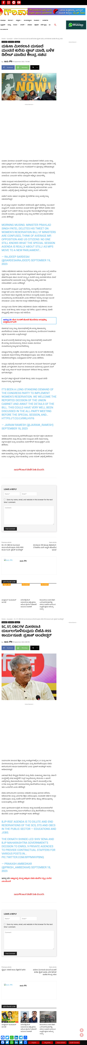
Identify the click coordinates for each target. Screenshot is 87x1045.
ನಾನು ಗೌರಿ (8, 61)
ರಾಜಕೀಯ (11, 42)
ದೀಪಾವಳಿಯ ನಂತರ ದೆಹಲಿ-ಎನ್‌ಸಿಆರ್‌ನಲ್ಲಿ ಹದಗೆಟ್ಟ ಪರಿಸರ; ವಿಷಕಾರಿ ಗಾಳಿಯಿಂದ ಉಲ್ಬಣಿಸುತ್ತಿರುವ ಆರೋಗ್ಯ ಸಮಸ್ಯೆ (48, 604)
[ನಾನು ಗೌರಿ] (10, 565)
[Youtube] (19, 3)
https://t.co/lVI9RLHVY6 (18, 418)
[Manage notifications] (81, 1035)
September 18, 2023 (15, 428)
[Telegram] (14, 3)
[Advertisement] (29, 121)
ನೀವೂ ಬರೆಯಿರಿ (61, 1043)
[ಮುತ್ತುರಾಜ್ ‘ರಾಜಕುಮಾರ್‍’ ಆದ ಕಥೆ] (10, 592)
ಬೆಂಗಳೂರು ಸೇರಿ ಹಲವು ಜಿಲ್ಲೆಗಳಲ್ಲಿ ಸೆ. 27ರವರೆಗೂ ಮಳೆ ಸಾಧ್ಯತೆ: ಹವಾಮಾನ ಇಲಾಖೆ (44, 547)
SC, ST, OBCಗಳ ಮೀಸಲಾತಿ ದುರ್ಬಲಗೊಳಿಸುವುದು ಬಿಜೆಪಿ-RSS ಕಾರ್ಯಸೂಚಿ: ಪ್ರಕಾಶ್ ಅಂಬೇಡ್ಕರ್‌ (12, 547)
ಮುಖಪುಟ (10, 39)
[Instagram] (9, 3)
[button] (55, 25)
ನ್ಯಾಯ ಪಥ (6, 584)
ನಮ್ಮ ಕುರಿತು (47, 1043)
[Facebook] (4, 3)
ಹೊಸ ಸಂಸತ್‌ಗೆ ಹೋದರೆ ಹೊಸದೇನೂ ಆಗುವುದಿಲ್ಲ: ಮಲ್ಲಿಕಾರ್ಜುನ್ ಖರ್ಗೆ (25, 320)
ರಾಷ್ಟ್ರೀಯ (17, 42)
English (34, 1043)
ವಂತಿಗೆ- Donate (74, 1043)
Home (4, 39)
